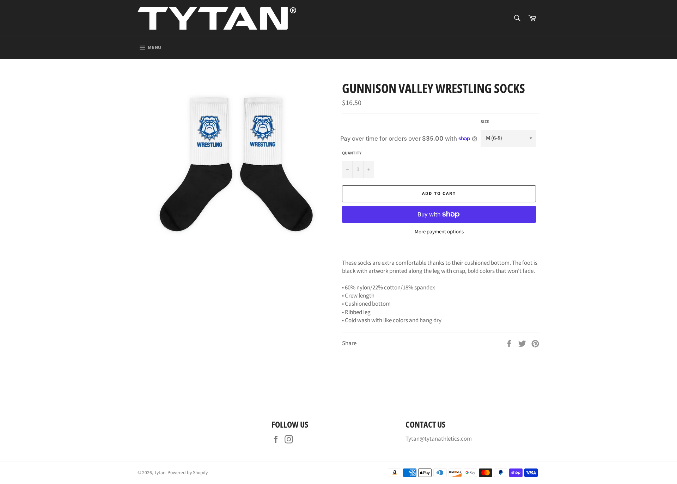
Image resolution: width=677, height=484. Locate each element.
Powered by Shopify (187, 472)
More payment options (439, 231)
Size (485, 122)
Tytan (159, 472)
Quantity (351, 153)
